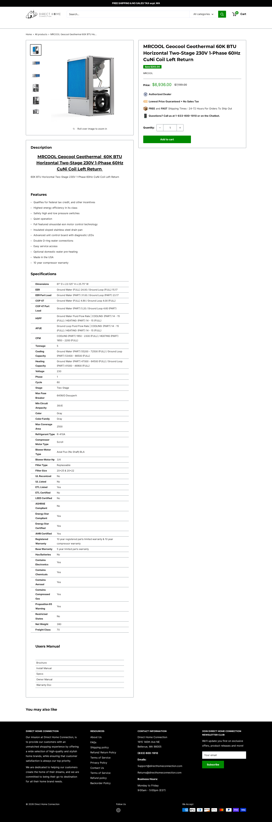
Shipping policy (99, 747)
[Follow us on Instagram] (118, 810)
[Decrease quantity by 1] (160, 127)
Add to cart (167, 139)
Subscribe (213, 764)
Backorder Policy (100, 783)
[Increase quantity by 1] (180, 127)
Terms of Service (100, 757)
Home (29, 34)
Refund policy (98, 777)
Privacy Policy (98, 762)
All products (41, 34)
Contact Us (97, 767)
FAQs (93, 742)
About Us (96, 737)
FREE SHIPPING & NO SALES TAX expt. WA (136, 3)
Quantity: (149, 127)
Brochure (41, 662)
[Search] (222, 14)
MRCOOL (148, 73)
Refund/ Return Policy (103, 752)
